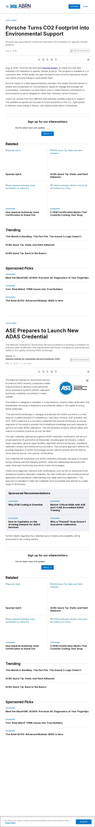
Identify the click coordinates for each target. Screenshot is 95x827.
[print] (88, 59)
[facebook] (39, 59)
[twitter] (47, 59)
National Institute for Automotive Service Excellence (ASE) (33, 359)
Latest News (11, 20)
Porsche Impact (50, 68)
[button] (7, 6)
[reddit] (52, 59)
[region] (47, 822)
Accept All (83, 822)
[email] (56, 59)
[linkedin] (43, 59)
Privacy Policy (10, 823)
